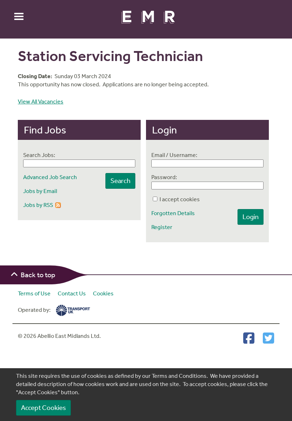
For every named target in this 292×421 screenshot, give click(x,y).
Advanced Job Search (50, 177)
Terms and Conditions (179, 375)
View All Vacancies (40, 101)
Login (251, 217)
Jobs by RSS (38, 205)
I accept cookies (179, 199)
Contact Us (72, 293)
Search (120, 181)
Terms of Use (34, 293)
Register (161, 227)
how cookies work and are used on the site (126, 384)
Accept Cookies (43, 408)
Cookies (103, 293)
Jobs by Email (40, 191)
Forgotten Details (173, 213)
